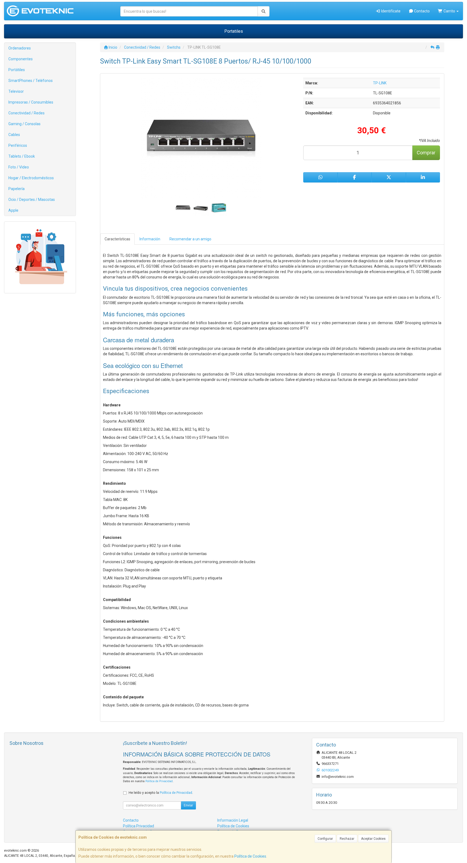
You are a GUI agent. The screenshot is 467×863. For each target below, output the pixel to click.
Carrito (449, 11)
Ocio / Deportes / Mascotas (31, 199)
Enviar (188, 805)
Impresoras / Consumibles (30, 102)
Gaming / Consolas (24, 124)
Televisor (16, 91)
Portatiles (233, 31)
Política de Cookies (250, 856)
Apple (13, 210)
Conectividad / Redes (26, 113)
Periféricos (17, 145)
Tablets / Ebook (21, 156)
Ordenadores (19, 48)
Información (149, 239)
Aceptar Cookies (373, 839)
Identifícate (390, 11)
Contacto (421, 11)
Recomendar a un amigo (190, 239)
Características (117, 239)
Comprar (426, 152)
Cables (14, 134)
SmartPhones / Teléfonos (30, 80)
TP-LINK (379, 83)
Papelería (16, 189)
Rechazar (347, 839)
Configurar (325, 839)
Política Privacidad (138, 826)
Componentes (20, 59)
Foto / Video (18, 167)
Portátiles (16, 70)
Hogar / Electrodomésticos (31, 178)
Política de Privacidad (159, 781)
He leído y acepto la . (161, 793)
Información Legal (232, 820)
